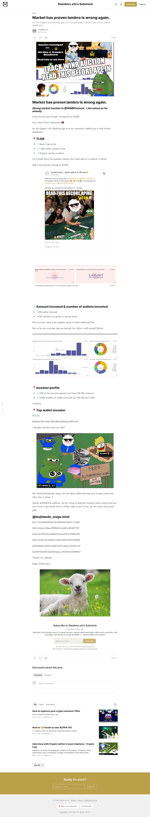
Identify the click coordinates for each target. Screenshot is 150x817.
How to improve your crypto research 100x (56, 711)
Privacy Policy (92, 649)
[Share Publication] (121, 4)
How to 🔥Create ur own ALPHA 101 (52, 727)
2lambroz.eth (43, 30)
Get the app (86, 806)
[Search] (116, 4)
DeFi (34, 13)
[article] (75, 716)
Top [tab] (35, 704)
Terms (80, 800)
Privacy (73, 800)
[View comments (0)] (40, 37)
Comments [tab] (38, 675)
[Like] (34, 37)
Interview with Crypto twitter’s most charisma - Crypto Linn (63, 745)
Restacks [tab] (47, 675)
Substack (63, 812)
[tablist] (42, 675)
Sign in (143, 4)
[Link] (29, 102)
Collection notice (90, 800)
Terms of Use (86, 646)
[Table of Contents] (2, 408)
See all (37, 765)
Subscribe (130, 4)
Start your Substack (69, 806)
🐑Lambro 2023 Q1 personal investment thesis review (54, 731)
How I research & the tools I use (45, 714)
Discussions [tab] (50, 704)
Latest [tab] (41, 704)
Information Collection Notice (74, 649)
